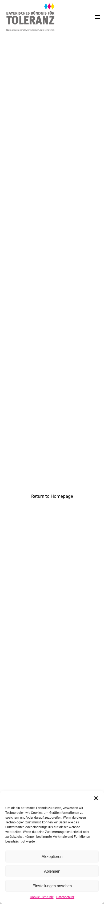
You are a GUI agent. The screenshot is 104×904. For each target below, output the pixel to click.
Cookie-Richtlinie (42, 897)
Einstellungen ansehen (52, 886)
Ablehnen (52, 871)
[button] (96, 797)
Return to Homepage (52, 496)
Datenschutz (65, 897)
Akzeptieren (52, 856)
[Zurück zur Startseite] (30, 17)
